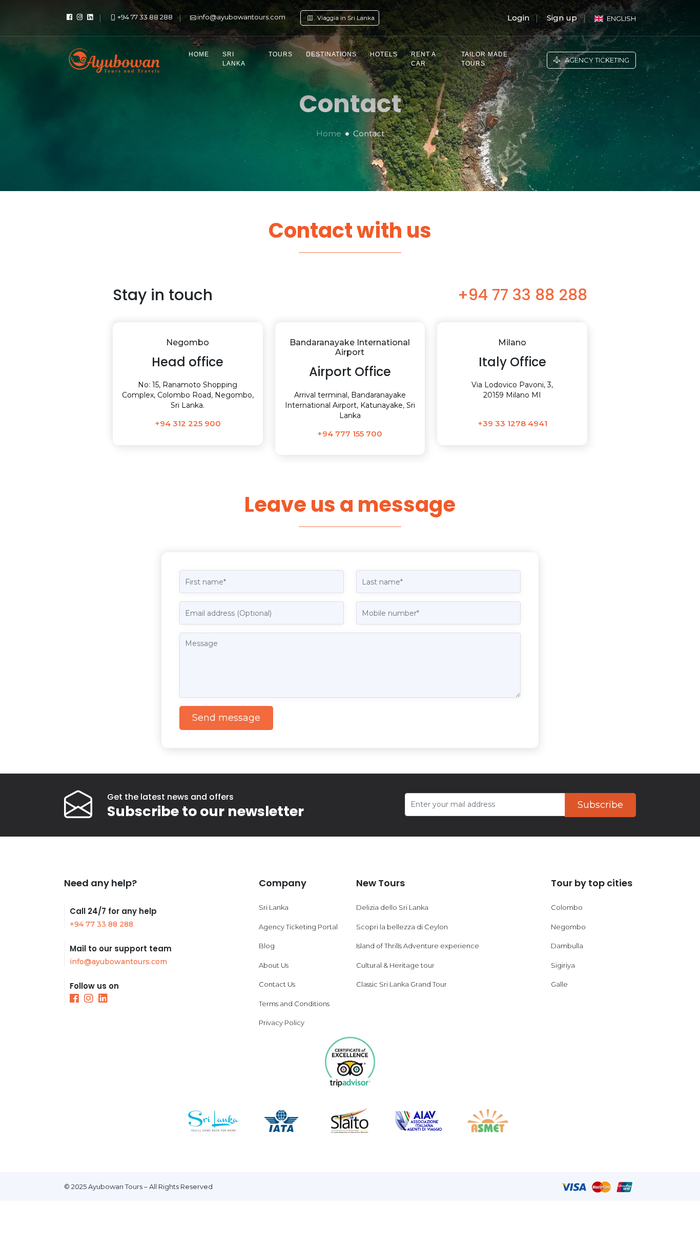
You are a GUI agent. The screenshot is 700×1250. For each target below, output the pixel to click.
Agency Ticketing (594, 60)
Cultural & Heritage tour (395, 965)
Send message (226, 717)
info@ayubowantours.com (118, 961)
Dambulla (567, 946)
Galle (559, 984)
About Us (274, 965)
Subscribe (600, 804)
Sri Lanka (233, 59)
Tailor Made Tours (484, 59)
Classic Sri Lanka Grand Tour (401, 984)
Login (518, 18)
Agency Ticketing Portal (298, 927)
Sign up (562, 18)
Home (199, 54)
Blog (267, 946)
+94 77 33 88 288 (522, 295)
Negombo (568, 927)
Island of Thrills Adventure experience (417, 946)
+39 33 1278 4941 (512, 423)
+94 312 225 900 (188, 423)
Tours (281, 54)
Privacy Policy (281, 1022)
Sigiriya (563, 965)
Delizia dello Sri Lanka (392, 907)
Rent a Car (423, 59)
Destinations (331, 54)
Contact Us (277, 984)
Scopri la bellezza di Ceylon (402, 927)
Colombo (567, 907)
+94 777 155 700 (349, 434)
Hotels (384, 54)
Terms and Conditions (294, 1003)
